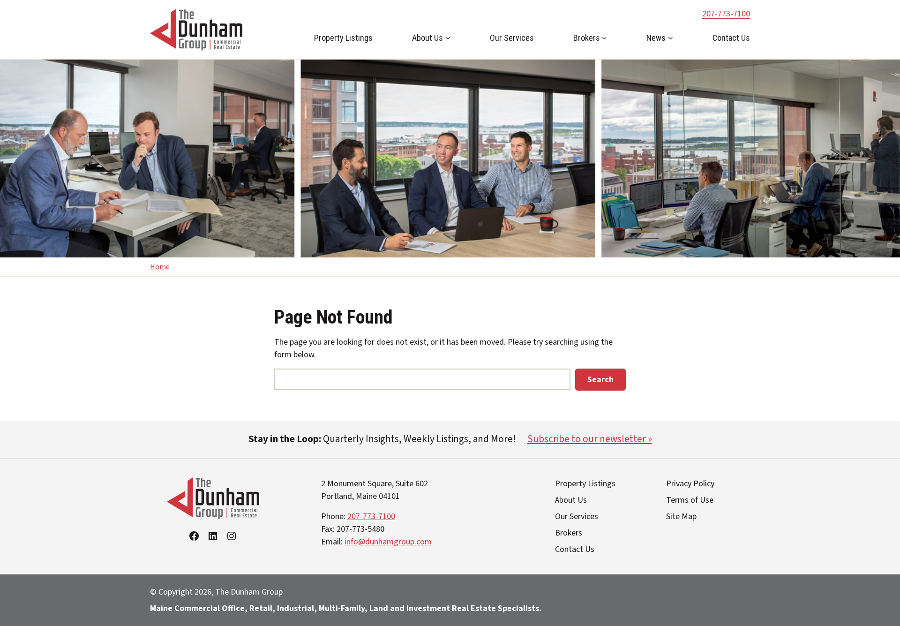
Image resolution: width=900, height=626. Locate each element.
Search (600, 379)
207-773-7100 (726, 14)
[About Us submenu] (447, 37)
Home (160, 267)
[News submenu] (670, 37)
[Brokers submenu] (604, 37)
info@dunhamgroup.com (388, 542)
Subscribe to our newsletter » (589, 439)
